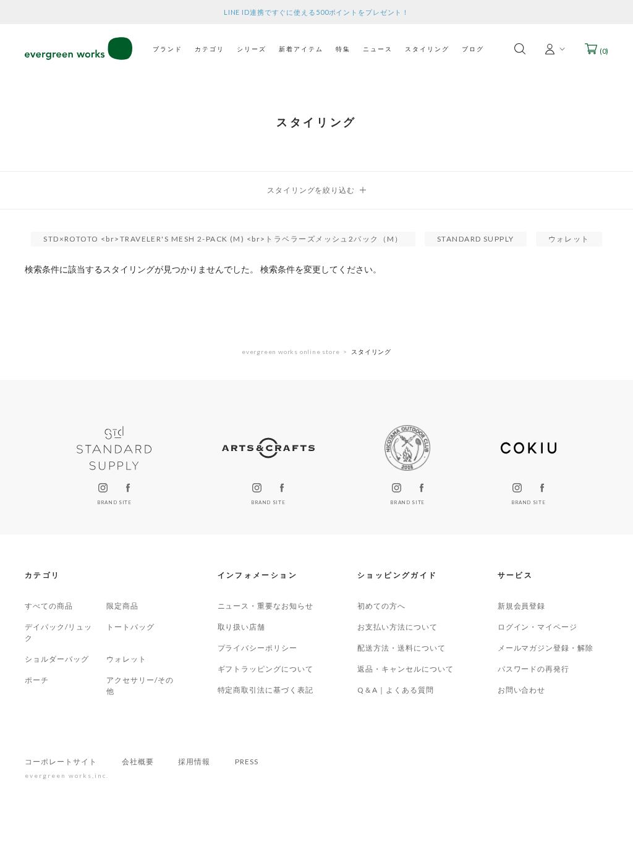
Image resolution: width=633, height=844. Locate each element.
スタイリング (427, 49)
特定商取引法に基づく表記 (266, 689)
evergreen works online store (290, 351)
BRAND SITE (114, 502)
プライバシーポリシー (258, 647)
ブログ (473, 49)
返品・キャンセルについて (405, 668)
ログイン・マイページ (538, 626)
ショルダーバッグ (57, 659)
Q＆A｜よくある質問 (395, 689)
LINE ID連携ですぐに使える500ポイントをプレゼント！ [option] (316, 12)
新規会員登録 (522, 605)
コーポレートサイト (61, 761)
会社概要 (138, 761)
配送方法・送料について (401, 647)
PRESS (246, 761)
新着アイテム (301, 49)
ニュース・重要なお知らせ (266, 605)
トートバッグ (130, 626)
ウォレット (126, 659)
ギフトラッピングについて (266, 668)
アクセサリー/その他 (140, 685)
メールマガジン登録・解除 (546, 647)
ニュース (378, 49)
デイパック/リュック (58, 632)
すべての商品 (49, 605)
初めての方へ (381, 605)
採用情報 (194, 761)
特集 (343, 49)
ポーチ (37, 680)
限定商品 (122, 605)
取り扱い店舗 (242, 626)
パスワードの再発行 (534, 668)
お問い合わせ (522, 689)
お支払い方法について (397, 626)
